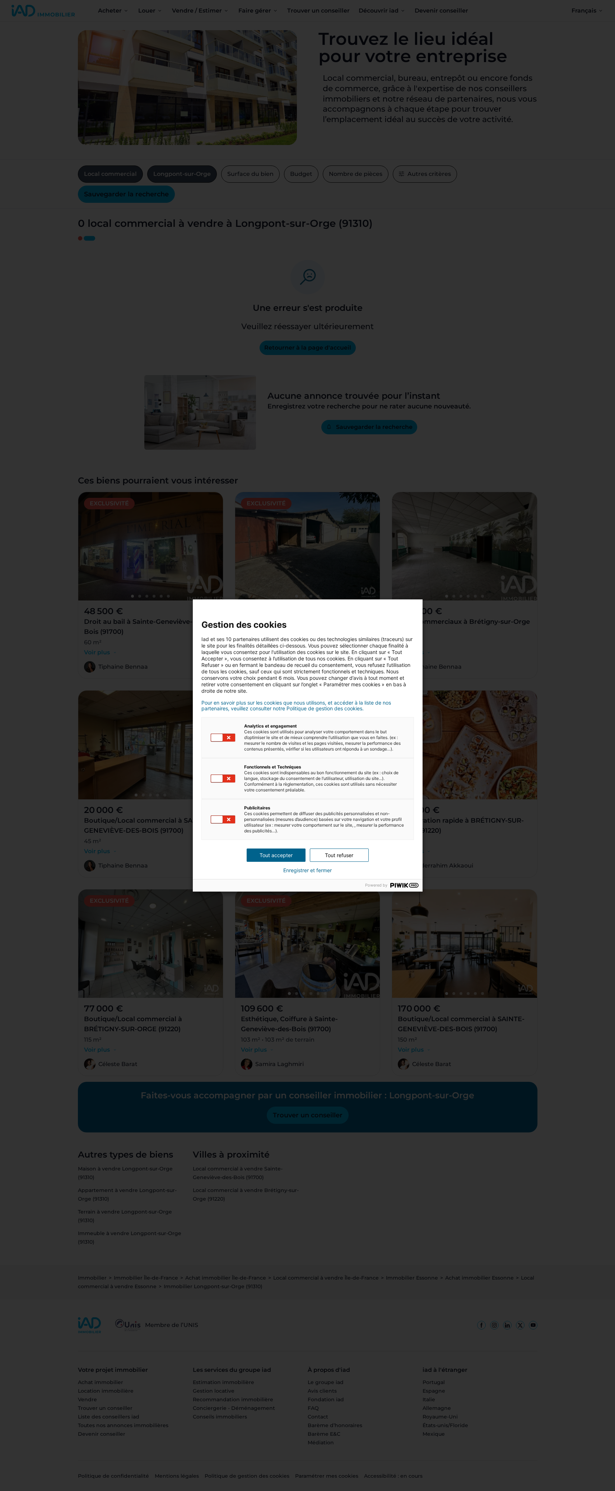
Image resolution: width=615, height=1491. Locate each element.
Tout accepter (276, 855)
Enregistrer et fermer (307, 870)
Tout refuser (339, 855)
